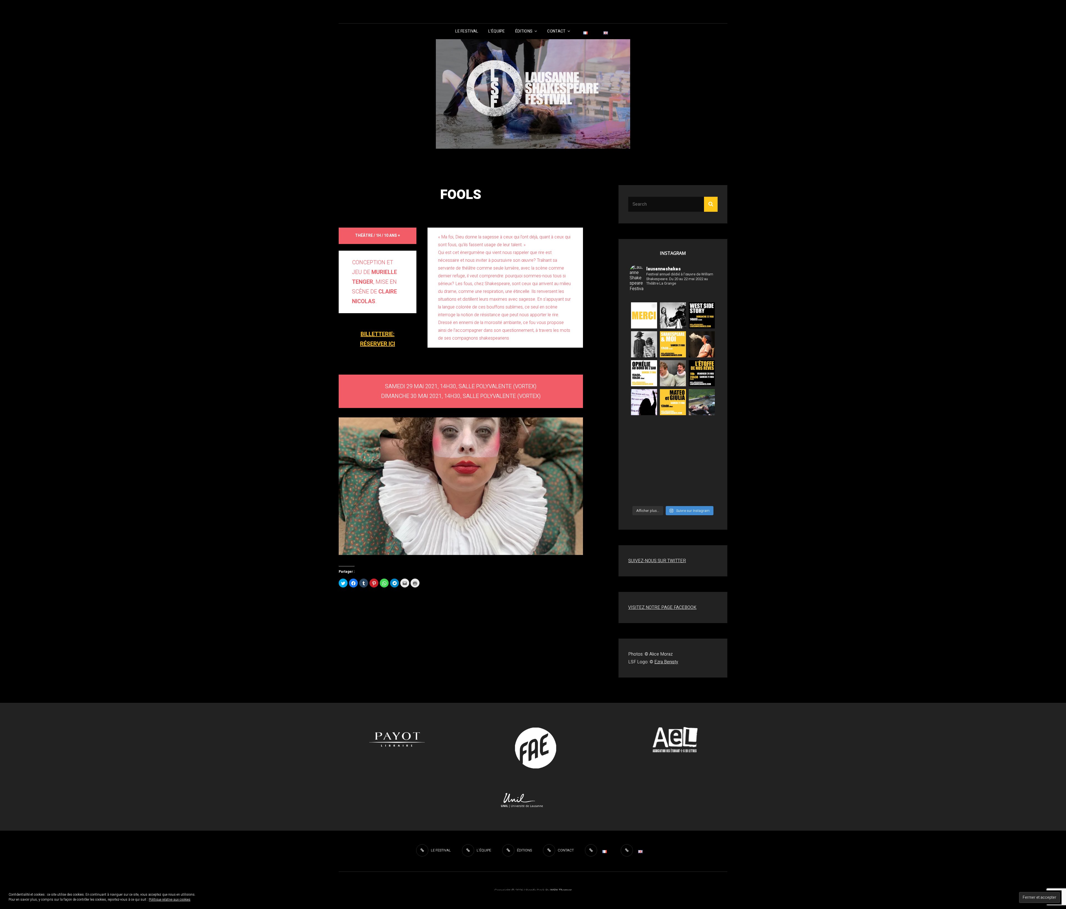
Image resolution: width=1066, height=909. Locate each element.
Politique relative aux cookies (169, 899)
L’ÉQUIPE (496, 31)
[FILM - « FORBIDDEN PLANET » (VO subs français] (673, 315)
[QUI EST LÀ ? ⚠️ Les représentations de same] (673, 489)
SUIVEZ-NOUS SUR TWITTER (657, 560)
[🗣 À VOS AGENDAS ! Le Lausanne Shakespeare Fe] (673, 460)
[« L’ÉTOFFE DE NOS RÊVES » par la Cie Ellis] (644, 344)
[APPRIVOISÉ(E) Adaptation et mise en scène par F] (644, 489)
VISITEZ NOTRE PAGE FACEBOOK (662, 607)
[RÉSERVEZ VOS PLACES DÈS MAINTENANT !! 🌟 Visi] (702, 431)
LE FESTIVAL (466, 31)
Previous (329, 484)
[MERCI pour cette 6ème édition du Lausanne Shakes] (644, 315)
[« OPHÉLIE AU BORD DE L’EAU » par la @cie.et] (644, 373)
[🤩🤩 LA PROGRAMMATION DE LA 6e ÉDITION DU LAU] (644, 460)
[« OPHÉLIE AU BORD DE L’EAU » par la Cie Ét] (702, 402)
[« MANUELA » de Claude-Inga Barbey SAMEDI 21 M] (702, 344)
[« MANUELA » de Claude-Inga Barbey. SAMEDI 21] (673, 431)
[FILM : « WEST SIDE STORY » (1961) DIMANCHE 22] (702, 315)
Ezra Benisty (666, 662)
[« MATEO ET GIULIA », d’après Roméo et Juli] (673, 373)
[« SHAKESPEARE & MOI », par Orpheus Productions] (673, 344)
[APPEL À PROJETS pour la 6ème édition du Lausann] (702, 460)
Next (593, 484)
